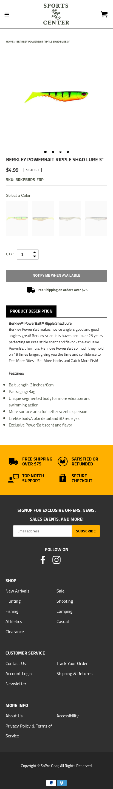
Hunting (13, 601)
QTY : (10, 254)
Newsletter (15, 684)
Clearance (14, 631)
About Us (13, 716)
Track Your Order (72, 663)
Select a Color (18, 195)
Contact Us (15, 663)
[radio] (17, 218)
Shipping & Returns (74, 673)
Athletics (13, 621)
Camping (64, 611)
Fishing (11, 611)
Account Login (18, 673)
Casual (62, 621)
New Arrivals (17, 591)
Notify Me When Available (56, 275)
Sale (60, 591)
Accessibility (67, 716)
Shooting (64, 601)
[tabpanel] (56, 97)
